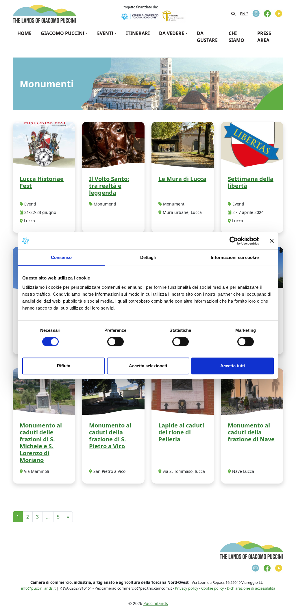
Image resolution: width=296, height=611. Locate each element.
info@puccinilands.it (38, 588)
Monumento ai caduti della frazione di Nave (251, 432)
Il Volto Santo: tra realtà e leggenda (109, 186)
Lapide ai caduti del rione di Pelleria (181, 432)
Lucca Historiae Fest (42, 182)
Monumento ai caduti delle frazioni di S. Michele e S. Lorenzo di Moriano (41, 442)
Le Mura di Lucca (182, 179)
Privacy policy (186, 588)
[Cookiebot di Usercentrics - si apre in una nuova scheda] (233, 240)
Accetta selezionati (148, 365)
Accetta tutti (232, 365)
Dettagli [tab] (148, 257)
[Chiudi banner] (272, 241)
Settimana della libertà (250, 182)
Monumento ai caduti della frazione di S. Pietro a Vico (110, 435)
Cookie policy (212, 588)
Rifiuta (63, 365)
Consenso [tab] (61, 257)
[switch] (115, 341)
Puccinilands (155, 603)
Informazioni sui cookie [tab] (234, 257)
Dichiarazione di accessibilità (251, 588)
